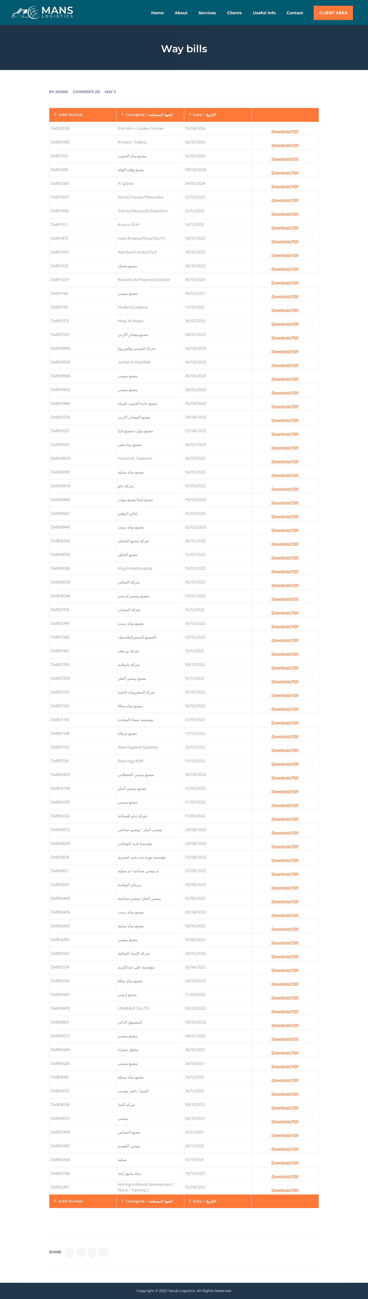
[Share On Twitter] (80, 1252)
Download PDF (285, 131)
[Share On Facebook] (69, 1252)
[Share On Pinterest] (103, 1252)
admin (61, 92)
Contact (295, 12)
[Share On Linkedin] (92, 1252)
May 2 (110, 92)
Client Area (333, 12)
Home (157, 12)
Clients (234, 12)
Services (207, 12)
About (181, 12)
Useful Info (264, 12)
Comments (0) (86, 92)
